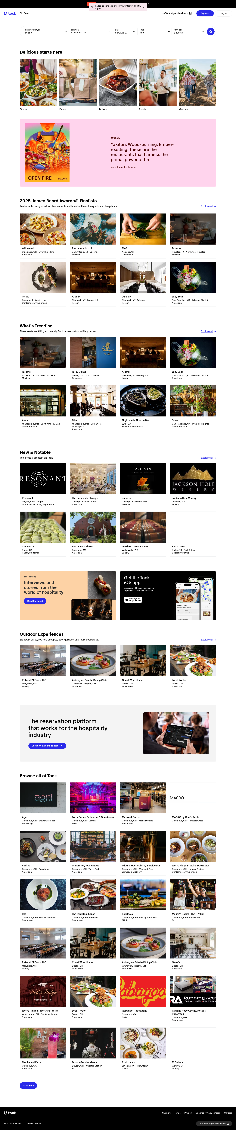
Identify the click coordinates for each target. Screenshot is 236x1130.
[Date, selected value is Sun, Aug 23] (134, 32)
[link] (43, 235)
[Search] (211, 31)
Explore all (207, 206)
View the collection (122, 167)
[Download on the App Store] (143, 600)
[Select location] (109, 32)
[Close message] (144, 7)
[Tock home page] (10, 13)
